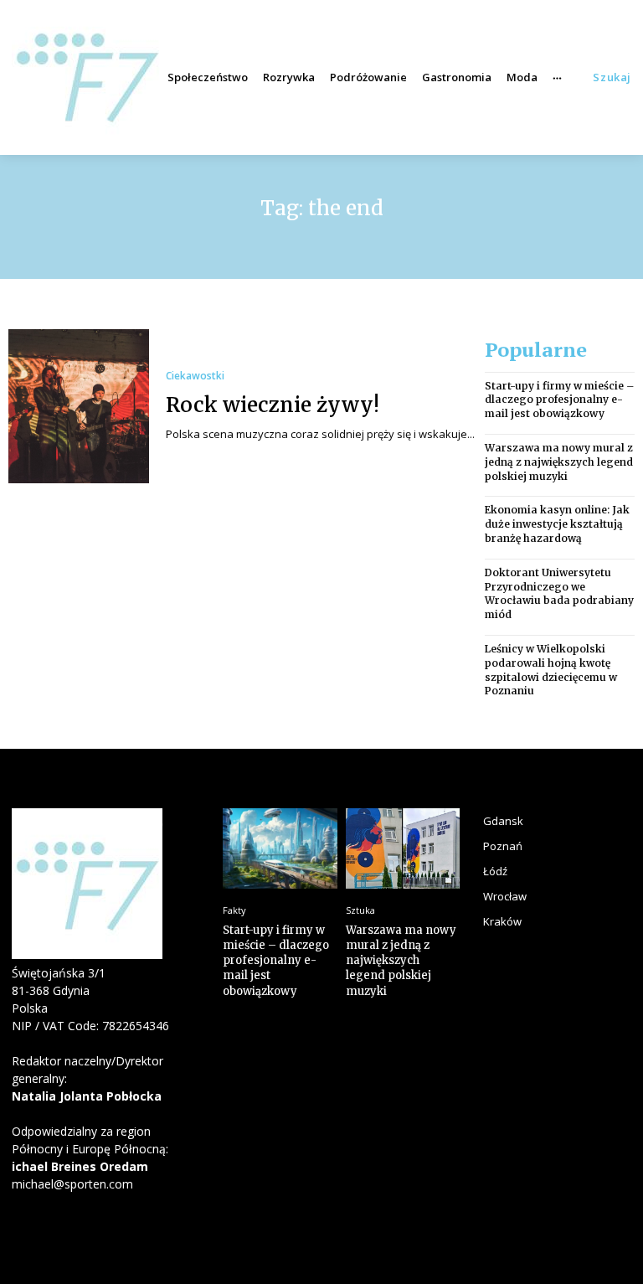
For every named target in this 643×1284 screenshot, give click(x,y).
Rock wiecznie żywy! (272, 405)
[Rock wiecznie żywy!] (78, 406)
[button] (612, 77)
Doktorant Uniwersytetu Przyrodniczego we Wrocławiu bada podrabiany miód (559, 593)
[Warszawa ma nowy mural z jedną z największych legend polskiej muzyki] (403, 848)
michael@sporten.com (72, 1184)
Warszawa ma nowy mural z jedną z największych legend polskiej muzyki (559, 461)
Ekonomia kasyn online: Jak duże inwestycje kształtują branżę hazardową (557, 523)
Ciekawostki (195, 376)
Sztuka (360, 910)
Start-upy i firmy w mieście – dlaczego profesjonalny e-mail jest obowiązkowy (559, 399)
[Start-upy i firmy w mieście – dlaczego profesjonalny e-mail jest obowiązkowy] (280, 848)
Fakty (234, 910)
